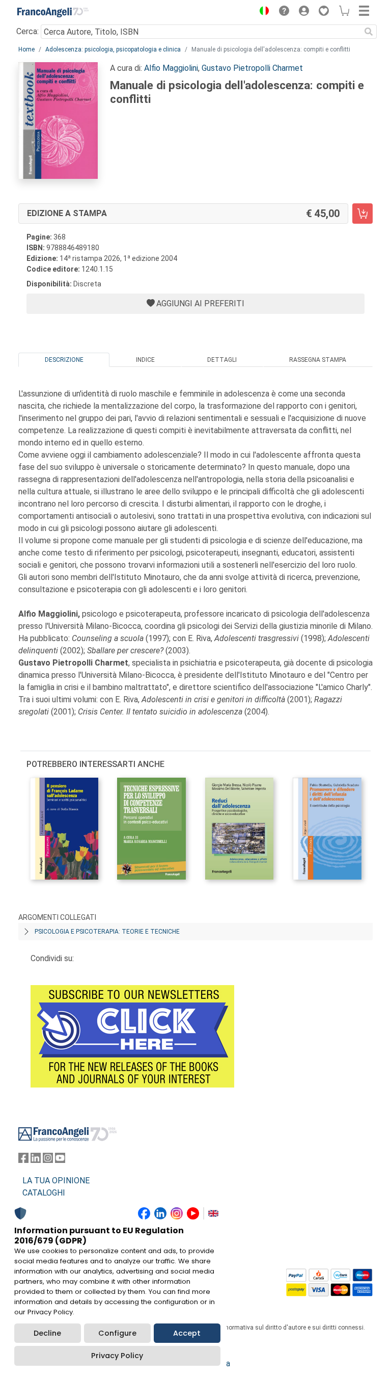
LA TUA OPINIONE (56, 1180)
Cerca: (27, 31)
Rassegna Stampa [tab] (317, 359)
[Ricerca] (368, 31)
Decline (47, 1333)
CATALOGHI (43, 1193)
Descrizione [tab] (64, 359)
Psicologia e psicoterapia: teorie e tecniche (107, 931)
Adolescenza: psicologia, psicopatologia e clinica (113, 49)
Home (26, 49)
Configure (117, 1333)
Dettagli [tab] (222, 359)
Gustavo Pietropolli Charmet (252, 68)
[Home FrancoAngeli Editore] (53, 12)
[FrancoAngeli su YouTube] (60, 1160)
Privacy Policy (117, 1355)
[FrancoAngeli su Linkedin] (36, 1160)
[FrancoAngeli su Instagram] (48, 1160)
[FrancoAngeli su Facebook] (23, 1160)
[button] (261, 12)
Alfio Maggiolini (171, 68)
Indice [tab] (145, 359)
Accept (187, 1333)
